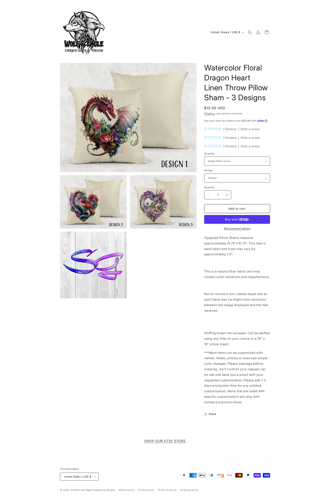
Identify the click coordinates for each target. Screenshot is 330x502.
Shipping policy (189, 490)
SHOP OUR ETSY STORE (165, 441)
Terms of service (167, 490)
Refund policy (127, 490)
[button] (250, 32)
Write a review (250, 129)
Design (208, 170)
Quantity (209, 153)
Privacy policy (146, 490)
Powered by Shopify (104, 490)
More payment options (237, 228)
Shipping (209, 113)
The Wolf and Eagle (81, 490)
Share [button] (212, 414)
